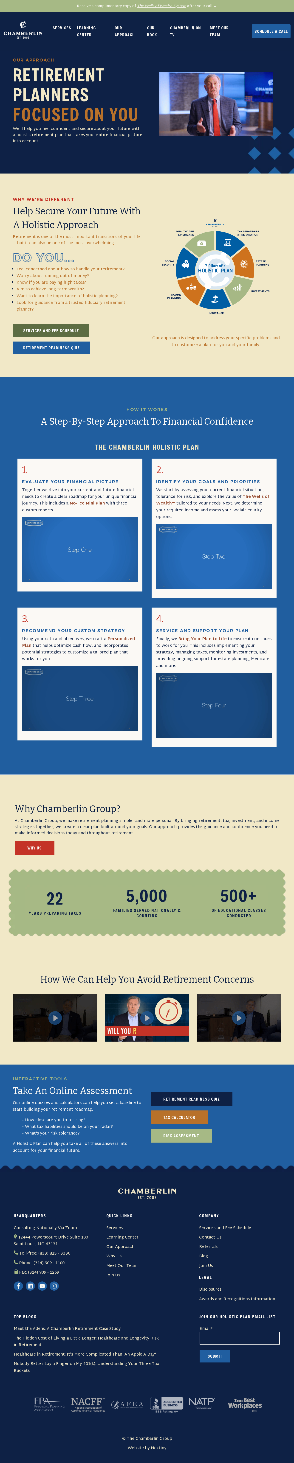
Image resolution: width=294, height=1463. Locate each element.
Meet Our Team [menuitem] (122, 1266)
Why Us (34, 848)
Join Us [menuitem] (113, 1275)
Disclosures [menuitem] (210, 1289)
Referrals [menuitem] (208, 1247)
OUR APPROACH (125, 31)
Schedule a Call (271, 31)
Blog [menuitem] (203, 1256)
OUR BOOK (152, 31)
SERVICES (62, 28)
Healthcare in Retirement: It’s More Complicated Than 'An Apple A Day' (85, 1354)
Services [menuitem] (114, 1228)
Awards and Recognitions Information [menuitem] (237, 1299)
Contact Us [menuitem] (210, 1237)
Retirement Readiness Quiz (51, 347)
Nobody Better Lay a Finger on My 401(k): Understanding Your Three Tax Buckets (86, 1367)
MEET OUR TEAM (219, 31)
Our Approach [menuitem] (120, 1247)
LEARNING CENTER (86, 31)
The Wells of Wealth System (161, 6)
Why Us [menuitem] (114, 1256)
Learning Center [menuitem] (122, 1237)
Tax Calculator (179, 1117)
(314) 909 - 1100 (49, 1263)
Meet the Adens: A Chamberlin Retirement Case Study (67, 1329)
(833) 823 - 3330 (54, 1253)
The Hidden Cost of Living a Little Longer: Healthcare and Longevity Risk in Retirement (86, 1342)
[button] (55, 1018)
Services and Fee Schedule (51, 330)
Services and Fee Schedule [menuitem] (225, 1228)
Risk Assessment (181, 1135)
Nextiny (159, 1448)
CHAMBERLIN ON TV (185, 31)
